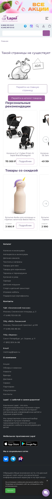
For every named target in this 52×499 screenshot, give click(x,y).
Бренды (7, 375)
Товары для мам (11, 266)
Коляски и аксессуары (14, 250)
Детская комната (11, 258)
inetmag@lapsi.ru (11, 352)
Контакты (7, 394)
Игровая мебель (11, 292)
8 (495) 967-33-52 (7, 27)
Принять (10, 490)
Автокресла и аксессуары (15, 254)
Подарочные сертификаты (16, 296)
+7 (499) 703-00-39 (12, 315)
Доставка (7, 379)
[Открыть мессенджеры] (46, 493)
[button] (48, 26)
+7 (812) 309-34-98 (11, 342)
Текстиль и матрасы (12, 262)
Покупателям (9, 390)
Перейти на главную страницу (27, 89)
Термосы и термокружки (15, 273)
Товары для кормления (14, 269)
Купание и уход (10, 277)
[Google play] (29, 443)
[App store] (11, 443)
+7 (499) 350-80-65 (11, 329)
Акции (6, 364)
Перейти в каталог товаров (26, 98)
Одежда (7, 281)
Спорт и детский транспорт (16, 288)
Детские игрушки (11, 284)
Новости (7, 371)
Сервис (6, 383)
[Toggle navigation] (46, 18)
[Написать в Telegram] (25, 26)
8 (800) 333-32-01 (7, 25)
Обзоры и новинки (12, 368)
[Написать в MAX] (31, 26)
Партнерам (8, 387)
